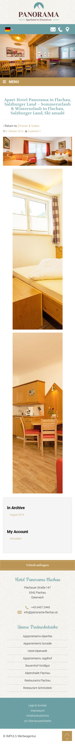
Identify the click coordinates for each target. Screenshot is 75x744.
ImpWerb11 (34, 131)
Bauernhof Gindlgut (37, 665)
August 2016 (17, 514)
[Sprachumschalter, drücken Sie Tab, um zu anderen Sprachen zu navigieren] (8, 29)
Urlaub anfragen (37, 565)
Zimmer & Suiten (28, 126)
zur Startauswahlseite (37, 720)
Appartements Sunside (37, 643)
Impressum (38, 710)
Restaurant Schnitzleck (37, 688)
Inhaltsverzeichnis (37, 715)
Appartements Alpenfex (37, 636)
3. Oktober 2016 (14, 131)
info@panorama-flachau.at (41, 612)
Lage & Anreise (37, 705)
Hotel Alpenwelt (37, 651)
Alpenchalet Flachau (37, 673)
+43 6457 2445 (40, 607)
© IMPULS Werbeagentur (19, 736)
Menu (14, 82)
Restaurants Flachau (38, 680)
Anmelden (16, 538)
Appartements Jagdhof (37, 658)
